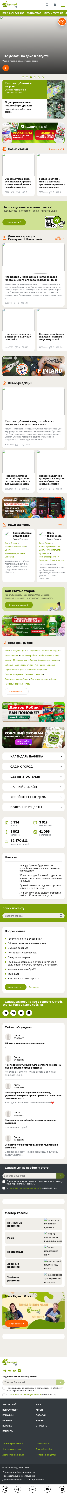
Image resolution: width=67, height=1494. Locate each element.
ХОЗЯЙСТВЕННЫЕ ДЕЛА (13, 1454)
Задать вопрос (14, 987)
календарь (13, 973)
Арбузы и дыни (19, 650)
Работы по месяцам (48, 655)
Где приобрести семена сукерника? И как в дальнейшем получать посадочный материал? (33, 963)
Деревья (51, 665)
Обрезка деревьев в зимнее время (27, 943)
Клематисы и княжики (48, 660)
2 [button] (27, 78)
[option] (33, 45)
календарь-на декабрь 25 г (23, 969)
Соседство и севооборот (16, 679)
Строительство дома (15, 669)
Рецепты (7, 1420)
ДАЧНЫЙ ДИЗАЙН (44, 1448)
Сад (6, 543)
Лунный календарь (51, 650)
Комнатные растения (15, 553)
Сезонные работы (28, 655)
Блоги (7, 650)
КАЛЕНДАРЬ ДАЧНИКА (13, 13)
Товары (40, 1420)
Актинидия (40, 665)
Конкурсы (7, 1415)
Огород (14, 543)
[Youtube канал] (21, 1013)
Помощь (7, 1425)
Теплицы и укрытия (39, 679)
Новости (11, 857)
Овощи (53, 679)
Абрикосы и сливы (24, 665)
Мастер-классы (16, 1213)
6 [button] (43, 78)
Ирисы (8, 660)
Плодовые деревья (14, 684)
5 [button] (39, 78)
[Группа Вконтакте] (13, 1013)
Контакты (7, 1431)
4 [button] (35, 78)
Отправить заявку (17, 605)
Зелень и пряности (34, 674)
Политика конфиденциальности (18, 1472)
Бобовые (9, 665)
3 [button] (31, 78)
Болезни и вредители (37, 669)
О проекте (41, 1425)
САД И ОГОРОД (34, 13)
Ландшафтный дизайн (15, 546)
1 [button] (23, 78)
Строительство (54, 550)
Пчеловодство (57, 560)
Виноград (9, 557)
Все (60, 524)
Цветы (8, 550)
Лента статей (55, 148)
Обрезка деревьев (18, 948)
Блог (38, 1404)
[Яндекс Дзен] (29, 1013)
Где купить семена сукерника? (25, 938)
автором (62, 22)
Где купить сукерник (19, 957)
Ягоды (27, 684)
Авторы (40, 1409)
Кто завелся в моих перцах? (23, 978)
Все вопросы (35, 987)
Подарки (41, 1415)
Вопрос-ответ (15, 931)
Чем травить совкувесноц (22, 952)
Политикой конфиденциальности (25, 1188)
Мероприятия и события (24, 660)
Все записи (58, 237)
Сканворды (32, 1479)
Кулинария (44, 553)
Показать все (15, 691)
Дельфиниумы (11, 655)
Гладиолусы (34, 650)
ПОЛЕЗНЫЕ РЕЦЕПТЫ (46, 1454)
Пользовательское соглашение (18, 1476)
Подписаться (13, 222)
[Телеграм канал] (5, 1013)
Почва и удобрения (14, 674)
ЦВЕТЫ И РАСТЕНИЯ (53, 13)
